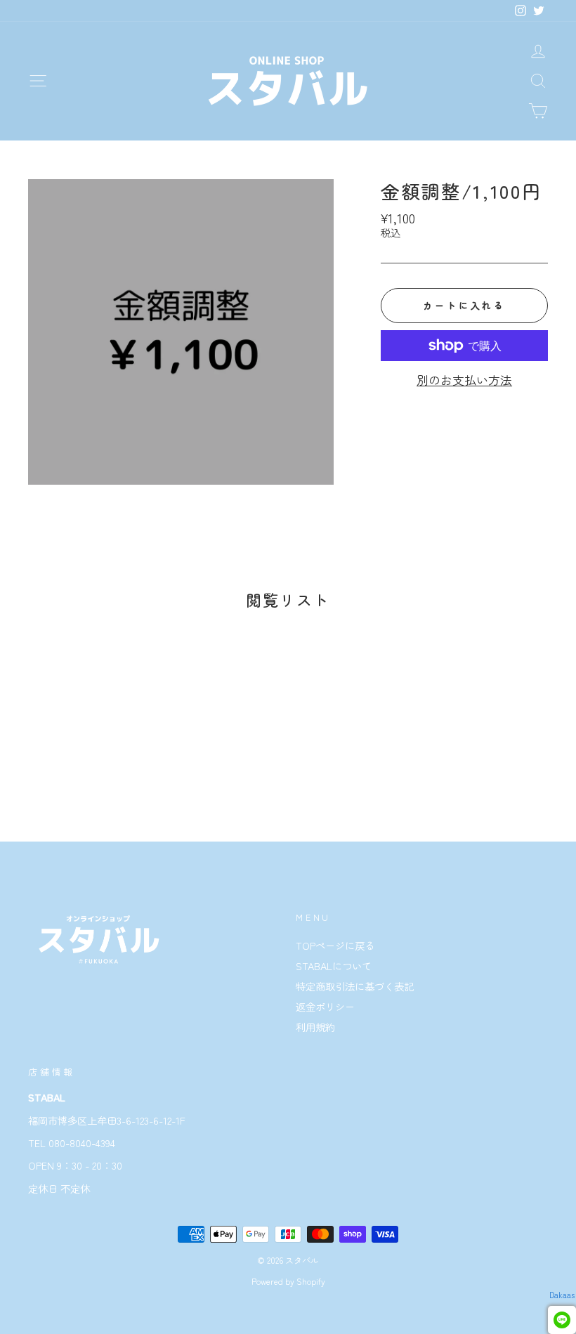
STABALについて (334, 965)
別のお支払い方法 (464, 380)
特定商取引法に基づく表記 (355, 986)
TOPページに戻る (335, 945)
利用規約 (315, 1026)
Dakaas (562, 1294)
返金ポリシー (325, 1006)
